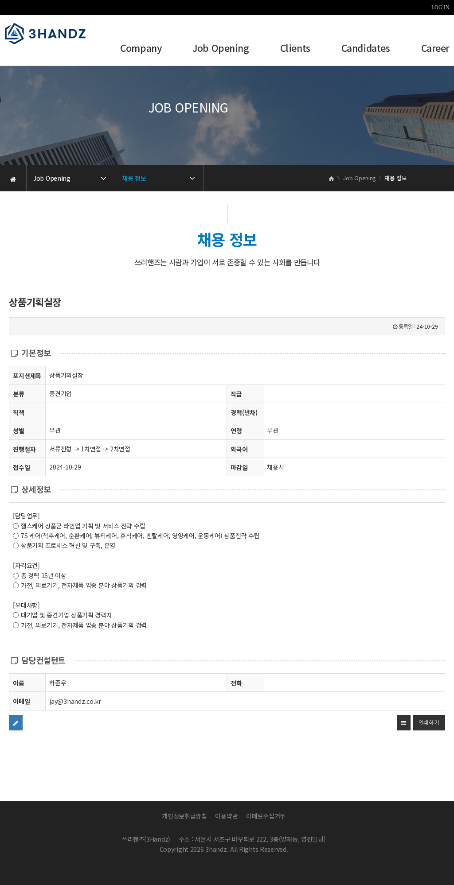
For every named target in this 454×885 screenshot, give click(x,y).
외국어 (239, 449)
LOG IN (440, 7)
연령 (236, 430)
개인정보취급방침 (184, 815)
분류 (18, 393)
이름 (18, 683)
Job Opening (220, 48)
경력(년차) (244, 412)
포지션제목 (27, 375)
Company (140, 48)
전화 (236, 683)
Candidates (365, 48)
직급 (236, 393)
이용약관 (226, 815)
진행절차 (24, 449)
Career (435, 48)
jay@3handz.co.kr (75, 701)
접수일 (21, 467)
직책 (18, 412)
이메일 (21, 701)
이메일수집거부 (266, 815)
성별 (18, 430)
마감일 (239, 467)
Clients (295, 48)
